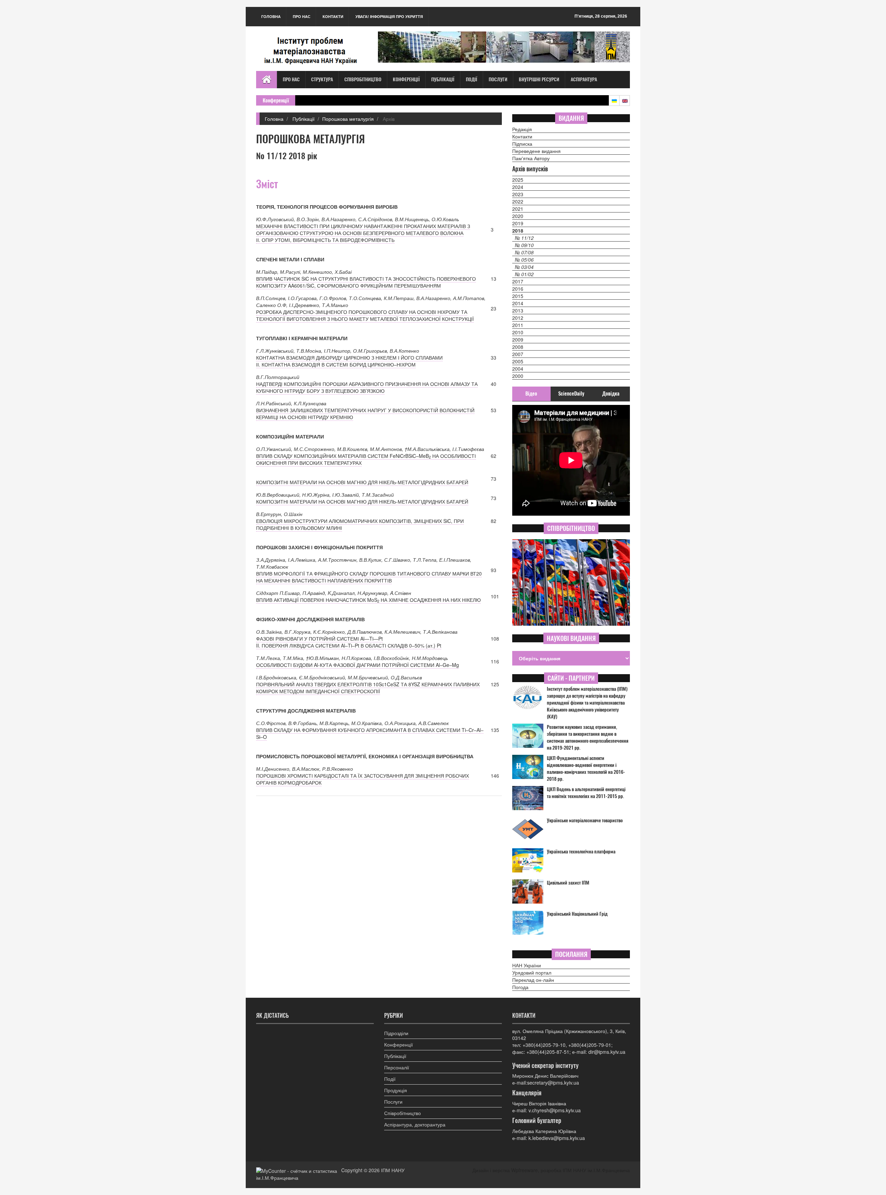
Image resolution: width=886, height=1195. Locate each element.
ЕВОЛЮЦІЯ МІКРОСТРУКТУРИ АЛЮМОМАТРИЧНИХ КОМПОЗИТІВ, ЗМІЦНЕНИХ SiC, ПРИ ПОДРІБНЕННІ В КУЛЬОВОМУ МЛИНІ (360, 524)
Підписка (522, 143)
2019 (517, 223)
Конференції (406, 79)
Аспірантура (584, 79)
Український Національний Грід (577, 914)
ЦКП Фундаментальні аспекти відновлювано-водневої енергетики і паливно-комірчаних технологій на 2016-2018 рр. (586, 768)
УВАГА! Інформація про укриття (389, 16)
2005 (517, 361)
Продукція (395, 1090)
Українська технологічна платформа (581, 851)
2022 (517, 201)
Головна (271, 16)
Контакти (333, 16)
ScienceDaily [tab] (571, 393)
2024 (517, 186)
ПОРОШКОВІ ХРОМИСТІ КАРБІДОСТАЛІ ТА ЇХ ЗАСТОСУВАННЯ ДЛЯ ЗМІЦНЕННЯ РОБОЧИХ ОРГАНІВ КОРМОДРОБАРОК (362, 779)
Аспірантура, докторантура (414, 1124)
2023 (517, 194)
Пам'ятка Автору (531, 158)
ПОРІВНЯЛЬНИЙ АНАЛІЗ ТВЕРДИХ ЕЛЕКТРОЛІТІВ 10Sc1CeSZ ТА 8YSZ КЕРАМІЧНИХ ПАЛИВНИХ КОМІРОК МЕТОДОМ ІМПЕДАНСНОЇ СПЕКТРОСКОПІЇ (368, 688)
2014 (517, 303)
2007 (517, 354)
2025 (517, 179)
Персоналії (396, 1067)
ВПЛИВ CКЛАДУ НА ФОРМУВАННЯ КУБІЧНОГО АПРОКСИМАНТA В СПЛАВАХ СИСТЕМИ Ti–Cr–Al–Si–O (369, 733)
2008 (517, 346)
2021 (517, 208)
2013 (517, 310)
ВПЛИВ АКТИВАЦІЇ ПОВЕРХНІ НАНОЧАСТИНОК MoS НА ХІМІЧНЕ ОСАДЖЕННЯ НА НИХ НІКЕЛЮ (368, 600)
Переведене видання (536, 150)
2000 (517, 375)
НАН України (526, 965)
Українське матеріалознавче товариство (585, 820)
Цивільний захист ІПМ (568, 882)
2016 (517, 288)
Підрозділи (396, 1033)
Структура (322, 79)
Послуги (498, 79)
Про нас (301, 16)
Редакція (522, 129)
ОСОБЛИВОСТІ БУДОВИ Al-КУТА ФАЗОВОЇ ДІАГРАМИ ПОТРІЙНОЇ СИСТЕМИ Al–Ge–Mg (357, 664)
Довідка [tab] (611, 393)
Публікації (442, 79)
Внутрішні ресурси (539, 79)
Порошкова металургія (348, 118)
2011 (517, 325)
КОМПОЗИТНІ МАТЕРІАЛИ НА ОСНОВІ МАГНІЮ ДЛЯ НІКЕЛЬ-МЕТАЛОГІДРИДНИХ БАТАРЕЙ (362, 482)
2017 (517, 281)
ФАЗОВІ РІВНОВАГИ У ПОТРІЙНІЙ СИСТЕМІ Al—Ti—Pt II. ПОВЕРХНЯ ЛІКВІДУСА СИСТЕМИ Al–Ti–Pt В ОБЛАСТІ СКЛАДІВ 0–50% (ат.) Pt (348, 642)
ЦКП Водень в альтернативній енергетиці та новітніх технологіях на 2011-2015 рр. (586, 792)
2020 (517, 215)
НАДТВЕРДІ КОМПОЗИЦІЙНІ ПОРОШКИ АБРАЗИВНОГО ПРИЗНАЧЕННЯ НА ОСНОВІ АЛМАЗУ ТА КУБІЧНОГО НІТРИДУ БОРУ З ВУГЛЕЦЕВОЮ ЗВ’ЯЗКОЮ (367, 387)
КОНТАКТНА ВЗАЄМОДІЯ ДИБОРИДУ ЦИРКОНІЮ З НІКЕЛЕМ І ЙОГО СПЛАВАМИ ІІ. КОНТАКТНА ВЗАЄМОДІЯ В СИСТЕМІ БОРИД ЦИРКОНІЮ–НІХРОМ (349, 361)
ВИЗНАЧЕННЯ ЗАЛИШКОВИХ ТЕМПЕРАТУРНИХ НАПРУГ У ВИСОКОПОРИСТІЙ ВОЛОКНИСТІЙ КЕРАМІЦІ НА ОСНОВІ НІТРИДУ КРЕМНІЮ (365, 413)
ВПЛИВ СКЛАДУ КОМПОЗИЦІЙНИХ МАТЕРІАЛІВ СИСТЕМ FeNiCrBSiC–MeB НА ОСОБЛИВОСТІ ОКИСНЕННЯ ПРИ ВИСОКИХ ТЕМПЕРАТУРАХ (366, 459)
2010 (517, 332)
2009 (517, 339)
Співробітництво (362, 79)
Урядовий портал (531, 972)
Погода (520, 987)
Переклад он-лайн (533, 979)
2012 (517, 317)
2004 (517, 368)
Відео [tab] (531, 393)
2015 (517, 295)
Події (471, 79)
